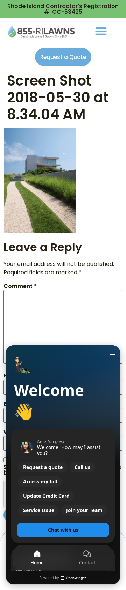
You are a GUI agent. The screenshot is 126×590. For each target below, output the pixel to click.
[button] (101, 31)
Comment (20, 286)
